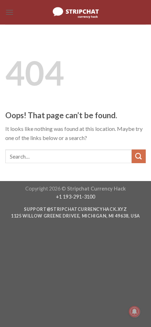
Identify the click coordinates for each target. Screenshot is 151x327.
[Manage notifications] (134, 311)
